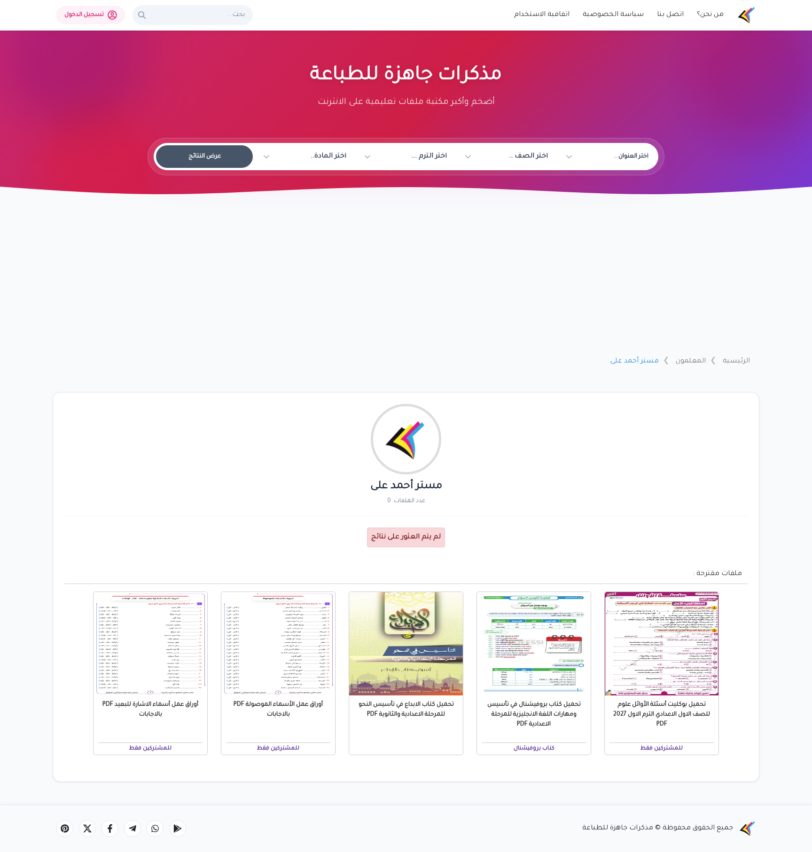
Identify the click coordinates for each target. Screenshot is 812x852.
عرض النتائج (204, 156)
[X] (87, 828)
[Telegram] (132, 828)
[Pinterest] (64, 828)
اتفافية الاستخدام (542, 15)
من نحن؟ (710, 15)
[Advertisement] (406, 279)
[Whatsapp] (155, 828)
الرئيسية (736, 361)
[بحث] (142, 15)
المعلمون (691, 361)
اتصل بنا (670, 15)
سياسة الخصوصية (613, 15)
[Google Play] (177, 828)
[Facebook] (110, 828)
